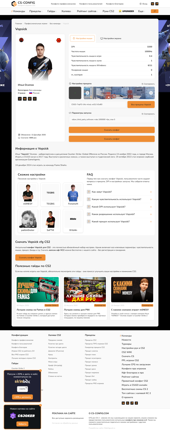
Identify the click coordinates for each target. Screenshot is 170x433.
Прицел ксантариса (93, 358)
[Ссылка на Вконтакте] (25, 99)
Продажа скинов (55, 340)
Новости (126, 339)
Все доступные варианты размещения (68, 418)
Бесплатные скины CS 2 (135, 389)
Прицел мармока (92, 372)
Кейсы (51, 369)
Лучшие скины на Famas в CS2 (33, 310)
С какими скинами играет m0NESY (130, 310)
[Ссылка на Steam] (20, 99)
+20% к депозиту (22, 397)
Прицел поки (90, 354)
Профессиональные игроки (36, 23)
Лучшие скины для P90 (77, 310)
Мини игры (52, 362)
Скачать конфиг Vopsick (30, 257)
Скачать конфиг (111, 130)
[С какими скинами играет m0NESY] (132, 289)
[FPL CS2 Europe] (58, 40)
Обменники (53, 372)
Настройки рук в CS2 (133, 348)
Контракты (52, 358)
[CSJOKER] (22, 416)
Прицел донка (91, 365)
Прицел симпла (91, 351)
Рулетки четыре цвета (57, 347)
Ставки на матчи (55, 376)
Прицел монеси (91, 362)
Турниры (126, 343)
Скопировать (149, 84)
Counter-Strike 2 (51, 305)
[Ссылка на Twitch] (30, 99)
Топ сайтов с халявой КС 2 (136, 393)
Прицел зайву (91, 380)
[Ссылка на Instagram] (35, 99)
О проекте (127, 397)
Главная (18, 23)
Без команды (55, 23)
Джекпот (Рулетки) (56, 351)
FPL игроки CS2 (130, 360)
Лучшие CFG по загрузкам (136, 364)
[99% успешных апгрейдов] (126, 11)
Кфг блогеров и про (133, 372)
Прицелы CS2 (90, 340)
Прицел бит (90, 376)
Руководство (100, 305)
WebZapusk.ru (109, 428)
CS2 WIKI (127, 352)
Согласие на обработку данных (65, 423)
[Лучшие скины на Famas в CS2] (38, 289)
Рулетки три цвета (55, 344)
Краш (50, 354)
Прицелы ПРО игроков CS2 (96, 344)
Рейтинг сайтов (130, 376)
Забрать (22, 424)
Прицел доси (90, 369)
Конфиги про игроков (134, 368)
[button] (108, 97)
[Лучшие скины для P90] (85, 289)
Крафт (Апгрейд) (55, 365)
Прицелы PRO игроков (94, 383)
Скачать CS (128, 356)
